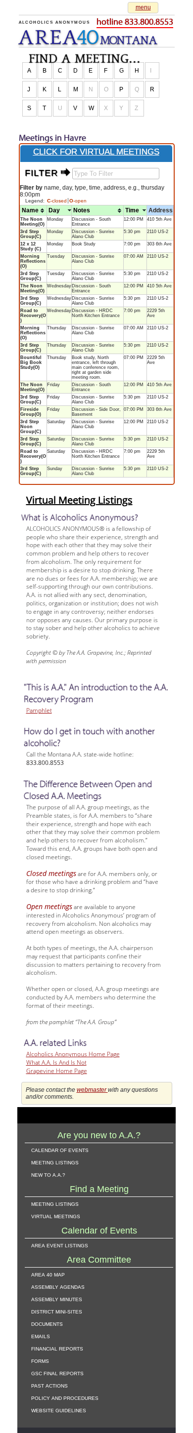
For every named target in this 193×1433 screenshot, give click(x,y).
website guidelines (58, 1410)
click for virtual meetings (96, 152)
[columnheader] (33, 210)
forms (40, 1360)
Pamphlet (39, 710)
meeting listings (55, 1162)
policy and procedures (64, 1397)
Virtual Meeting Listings (79, 500)
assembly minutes (56, 1299)
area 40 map (48, 1274)
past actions (49, 1385)
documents (47, 1323)
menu (143, 7)
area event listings (59, 1245)
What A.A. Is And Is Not (56, 1062)
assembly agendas (58, 1286)
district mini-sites (56, 1311)
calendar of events (60, 1150)
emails (40, 1336)
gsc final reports (57, 1373)
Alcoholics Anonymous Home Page (73, 1054)
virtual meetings (55, 1216)
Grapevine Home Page (56, 1071)
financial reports (57, 1348)
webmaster (92, 1089)
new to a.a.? (48, 1174)
